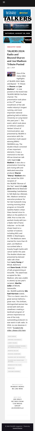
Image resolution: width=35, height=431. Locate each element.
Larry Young (12, 342)
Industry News (14, 47)
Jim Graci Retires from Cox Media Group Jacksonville (17, 403)
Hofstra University (14, 339)
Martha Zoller (13, 350)
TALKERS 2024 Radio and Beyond (16, 361)
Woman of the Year (14, 364)
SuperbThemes (17, 428)
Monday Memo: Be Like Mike (17, 388)
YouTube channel (14, 371)
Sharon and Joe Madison (16, 357)
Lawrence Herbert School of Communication (17, 346)
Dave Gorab (12, 336)
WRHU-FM (11, 368)
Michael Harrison (14, 353)
